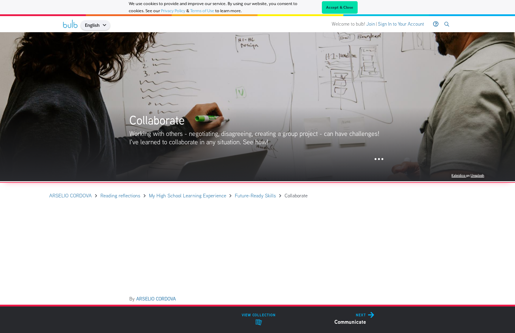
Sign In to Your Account (401, 24)
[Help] (436, 24)
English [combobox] (92, 25)
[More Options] (379, 159)
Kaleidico (459, 175)
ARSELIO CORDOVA (156, 298)
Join (370, 24)
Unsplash (477, 175)
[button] (106, 25)
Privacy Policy (173, 10)
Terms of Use (202, 10)
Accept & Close (339, 7)
